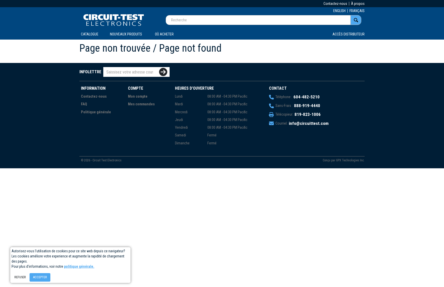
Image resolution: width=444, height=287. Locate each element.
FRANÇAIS (357, 11)
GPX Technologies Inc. (350, 160)
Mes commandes (141, 104)
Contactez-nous (335, 4)
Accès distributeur (348, 34)
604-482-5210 (306, 96)
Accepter (40, 277)
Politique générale (96, 112)
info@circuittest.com (309, 123)
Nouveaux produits (126, 34)
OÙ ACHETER (164, 34)
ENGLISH (339, 11)
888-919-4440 (307, 105)
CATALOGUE (89, 34)
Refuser (20, 277)
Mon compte (137, 96)
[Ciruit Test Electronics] (113, 20)
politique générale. (79, 266)
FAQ (84, 104)
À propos (358, 4)
